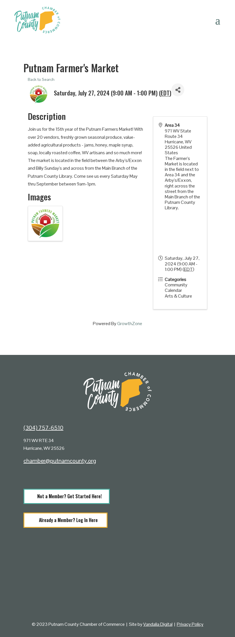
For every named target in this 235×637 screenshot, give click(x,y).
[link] (30, 475)
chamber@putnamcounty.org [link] (59, 460)
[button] (217, 20)
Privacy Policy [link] (190, 624)
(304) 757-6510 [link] (43, 427)
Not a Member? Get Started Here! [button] (69, 496)
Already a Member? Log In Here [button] (68, 520)
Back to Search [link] (41, 79)
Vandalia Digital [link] (158, 624)
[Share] (177, 89)
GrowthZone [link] (129, 324)
